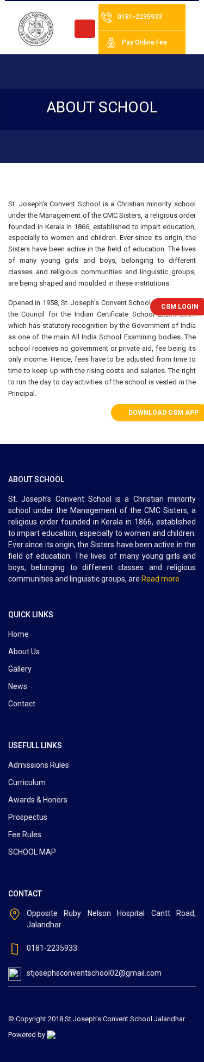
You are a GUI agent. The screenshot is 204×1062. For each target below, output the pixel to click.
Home (18, 634)
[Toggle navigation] (85, 29)
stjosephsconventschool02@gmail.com (94, 973)
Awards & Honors (37, 799)
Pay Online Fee (144, 42)
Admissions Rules (38, 765)
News (17, 686)
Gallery (20, 669)
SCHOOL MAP (32, 852)
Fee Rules (24, 834)
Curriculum (27, 782)
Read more (160, 578)
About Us (24, 651)
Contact (21, 703)
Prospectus (27, 817)
